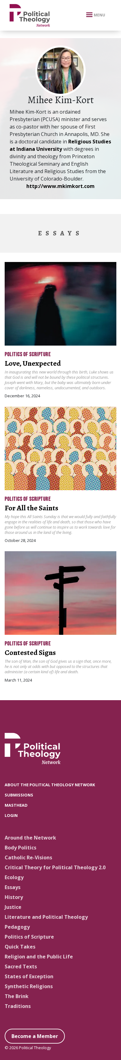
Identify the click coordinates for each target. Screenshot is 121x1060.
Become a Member (34, 1036)
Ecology (14, 877)
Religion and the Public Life (39, 956)
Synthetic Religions (29, 986)
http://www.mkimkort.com (60, 186)
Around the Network (30, 837)
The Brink (17, 996)
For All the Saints (31, 508)
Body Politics (20, 847)
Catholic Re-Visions (28, 857)
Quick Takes (20, 946)
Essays (12, 887)
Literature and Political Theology (46, 917)
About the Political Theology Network (50, 784)
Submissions (19, 795)
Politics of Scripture (28, 354)
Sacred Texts (21, 966)
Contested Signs (30, 652)
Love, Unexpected (33, 363)
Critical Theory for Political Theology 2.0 (55, 867)
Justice (13, 907)
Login (11, 815)
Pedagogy (17, 926)
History (14, 897)
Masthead (16, 805)
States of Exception (29, 976)
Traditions (18, 1006)
